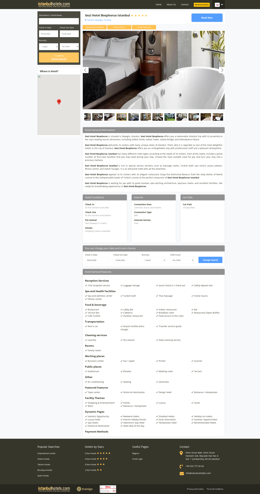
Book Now (207, 17)
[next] (222, 70)
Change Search (210, 260)
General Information (95, 27)
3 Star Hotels (91, 464)
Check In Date (45, 27)
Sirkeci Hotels (43, 459)
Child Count (175, 254)
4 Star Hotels (91, 459)
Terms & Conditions (215, 489)
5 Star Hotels (91, 453)
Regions (135, 453)
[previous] (86, 70)
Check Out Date (67, 27)
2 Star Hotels (91, 470)
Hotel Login (137, 459)
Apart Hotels (43, 475)
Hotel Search (59, 57)
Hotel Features (144, 27)
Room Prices (119, 27)
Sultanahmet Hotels (46, 453)
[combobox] (59, 21)
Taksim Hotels (43, 464)
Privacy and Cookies (195, 489)
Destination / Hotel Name (50, 15)
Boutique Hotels (44, 470)
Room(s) (42, 40)
